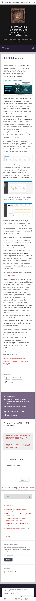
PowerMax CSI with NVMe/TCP (15, 523)
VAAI (14, 401)
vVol (27, 401)
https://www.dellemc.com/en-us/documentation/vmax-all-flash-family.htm (16, 361)
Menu (6, 48)
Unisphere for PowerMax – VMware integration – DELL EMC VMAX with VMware (17, 445)
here (25, 273)
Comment (24, 480)
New (10, 536)
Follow (8, 559)
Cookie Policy (10, 593)
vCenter (22, 401)
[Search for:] (18, 496)
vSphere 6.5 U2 (12, 415)
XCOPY (9, 403)
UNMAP (9, 401)
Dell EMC (10, 399)
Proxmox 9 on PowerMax (13, 528)
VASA (18, 401)
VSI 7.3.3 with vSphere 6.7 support (18, 412)
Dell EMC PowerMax (13, 58)
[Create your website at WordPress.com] (18, 2)
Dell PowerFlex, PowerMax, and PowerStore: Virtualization (18, 31)
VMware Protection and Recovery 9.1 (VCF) (18, 514)
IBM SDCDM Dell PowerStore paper (16, 509)
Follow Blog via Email (11, 544)
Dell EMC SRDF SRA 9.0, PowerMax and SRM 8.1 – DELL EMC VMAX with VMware (17, 437)
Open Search (32, 48)
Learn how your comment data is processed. (17, 488)
